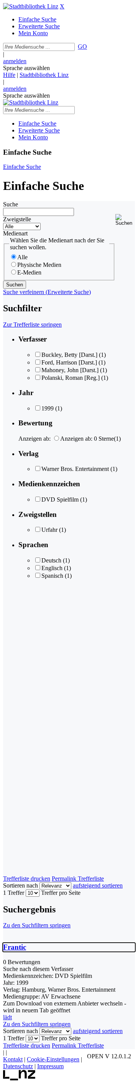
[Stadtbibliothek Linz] (30, 6)
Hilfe (9, 75)
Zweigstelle (17, 219)
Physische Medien (39, 265)
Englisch (51, 568)
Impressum (50, 1066)
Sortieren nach (20, 885)
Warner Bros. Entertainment (75, 469)
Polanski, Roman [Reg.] (70, 377)
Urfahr (49, 529)
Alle (22, 257)
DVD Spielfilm (60, 499)
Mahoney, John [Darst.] (70, 370)
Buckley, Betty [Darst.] (70, 354)
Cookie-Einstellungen (53, 1059)
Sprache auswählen (26, 68)
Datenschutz (18, 1066)
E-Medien (29, 272)
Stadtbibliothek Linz (44, 75)
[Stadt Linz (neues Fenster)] (19, 1078)
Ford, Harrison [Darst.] (69, 362)
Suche (10, 204)
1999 (47, 408)
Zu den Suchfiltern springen (37, 925)
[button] (125, 220)
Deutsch (51, 560)
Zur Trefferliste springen (32, 324)
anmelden (14, 61)
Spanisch (52, 575)
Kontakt (13, 1059)
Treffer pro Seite (60, 892)
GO (82, 46)
